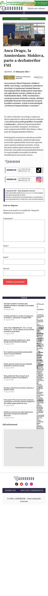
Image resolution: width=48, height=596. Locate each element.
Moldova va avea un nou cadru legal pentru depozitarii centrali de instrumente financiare (18, 414)
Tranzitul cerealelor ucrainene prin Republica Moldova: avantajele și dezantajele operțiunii (19, 305)
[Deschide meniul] (24, 12)
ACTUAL (24, 19)
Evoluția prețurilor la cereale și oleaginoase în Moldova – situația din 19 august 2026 (18, 317)
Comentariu (8, 218)
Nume (6, 246)
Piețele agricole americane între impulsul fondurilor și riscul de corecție (18, 365)
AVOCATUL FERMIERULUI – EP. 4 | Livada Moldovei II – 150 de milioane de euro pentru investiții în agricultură (19, 329)
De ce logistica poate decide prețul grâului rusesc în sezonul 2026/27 (18, 353)
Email (5, 257)
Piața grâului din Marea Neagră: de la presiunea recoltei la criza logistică (16, 377)
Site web (6, 268)
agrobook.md (29, 193)
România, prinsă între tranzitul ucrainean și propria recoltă (19, 389)
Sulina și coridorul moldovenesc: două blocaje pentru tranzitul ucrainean (17, 341)
